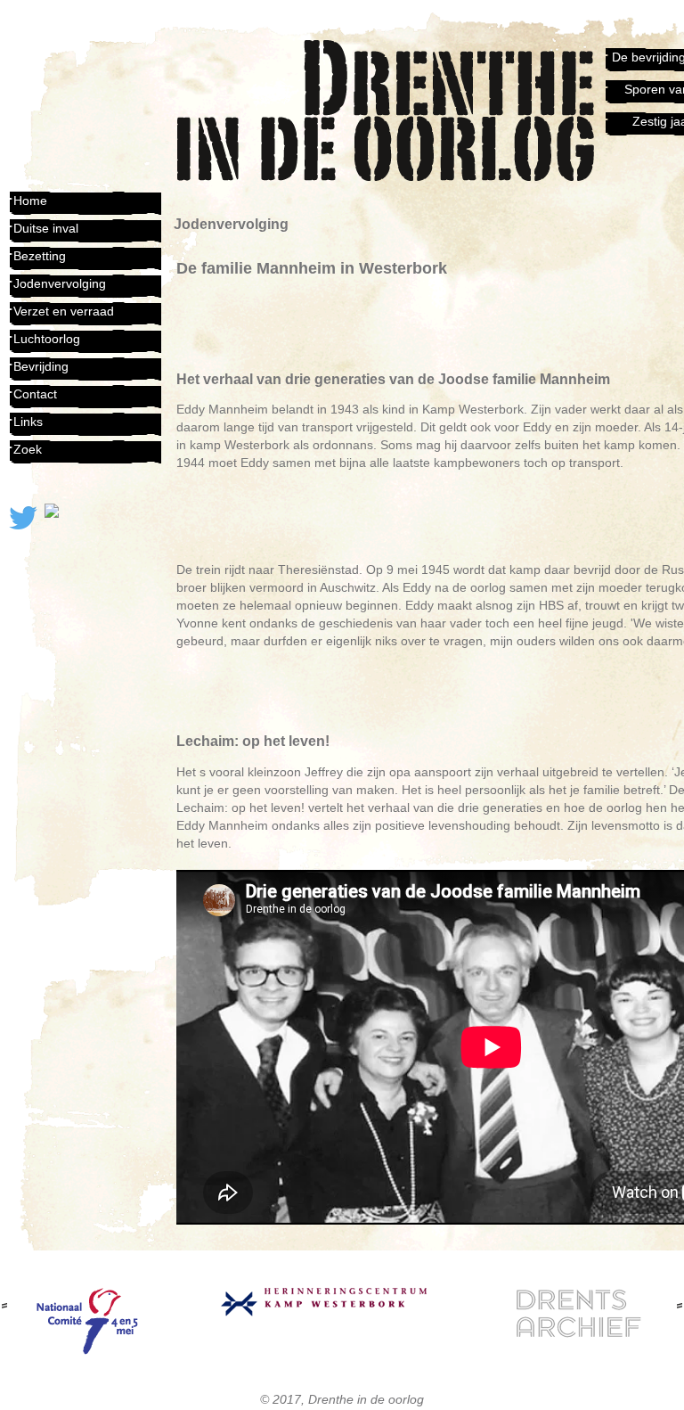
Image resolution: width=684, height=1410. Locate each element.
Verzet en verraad (63, 311)
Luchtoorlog (46, 339)
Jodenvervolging (59, 283)
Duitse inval (45, 228)
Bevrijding (41, 366)
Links (28, 421)
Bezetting (39, 256)
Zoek (27, 449)
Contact (35, 394)
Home (30, 200)
